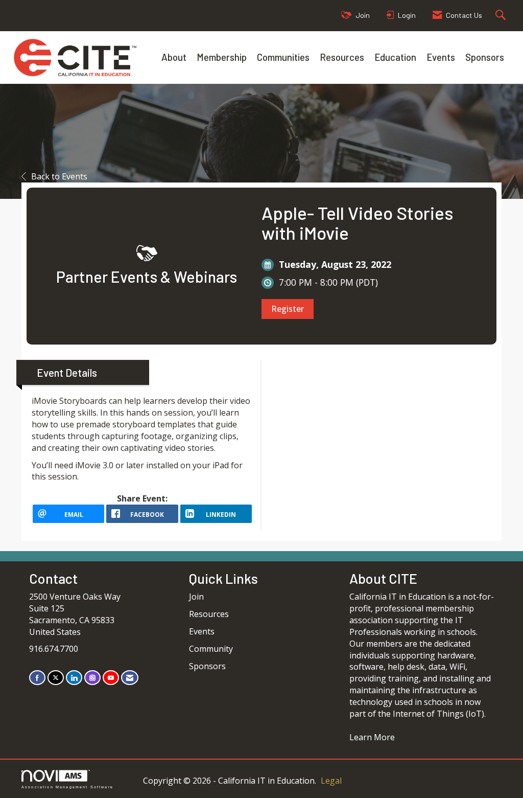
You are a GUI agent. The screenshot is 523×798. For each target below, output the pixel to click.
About (173, 57)
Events (440, 57)
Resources (342, 57)
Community (211, 648)
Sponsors (484, 57)
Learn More (372, 737)
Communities (283, 57)
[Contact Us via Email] (129, 677)
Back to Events (59, 176)
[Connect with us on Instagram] (92, 677)
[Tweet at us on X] (55, 677)
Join (196, 596)
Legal (331, 780)
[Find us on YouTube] (111, 677)
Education (395, 57)
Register (287, 308)
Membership (222, 57)
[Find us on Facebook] (37, 677)
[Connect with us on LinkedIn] (74, 677)
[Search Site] (501, 15)
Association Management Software (67, 787)
